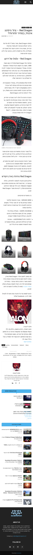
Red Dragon (4, 347)
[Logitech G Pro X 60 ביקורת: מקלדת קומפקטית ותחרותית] (27, 406)
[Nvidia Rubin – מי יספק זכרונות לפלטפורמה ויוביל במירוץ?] (27, 398)
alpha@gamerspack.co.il (19, 536)
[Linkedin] (13, 383)
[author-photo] (16, 371)
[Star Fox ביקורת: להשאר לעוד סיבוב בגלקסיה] (27, 485)
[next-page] (27, 419)
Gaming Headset (14, 345)
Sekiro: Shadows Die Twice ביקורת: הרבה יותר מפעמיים (24, 354)
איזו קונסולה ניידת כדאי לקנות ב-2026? (13, 445)
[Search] (31, 2)
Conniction (18, 553)
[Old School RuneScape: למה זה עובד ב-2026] (27, 454)
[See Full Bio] (23, 342)
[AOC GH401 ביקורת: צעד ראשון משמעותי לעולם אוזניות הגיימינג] (27, 415)
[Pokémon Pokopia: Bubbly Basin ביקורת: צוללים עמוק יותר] (27, 439)
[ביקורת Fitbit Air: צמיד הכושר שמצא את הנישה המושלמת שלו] (27, 470)
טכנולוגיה (23, 27)
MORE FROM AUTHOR (10, 391)
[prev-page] (30, 419)
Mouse (27, 345)
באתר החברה (27, 286)
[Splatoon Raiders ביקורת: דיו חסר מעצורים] (27, 478)
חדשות (28, 27)
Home (30, 25)
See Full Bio (27, 342)
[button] (25, 2)
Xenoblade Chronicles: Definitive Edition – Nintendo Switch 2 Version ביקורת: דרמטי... (12, 493)
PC (30, 27)
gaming (7, 345)
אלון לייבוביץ (4, 36)
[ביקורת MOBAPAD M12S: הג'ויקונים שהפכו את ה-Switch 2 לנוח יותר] (27, 431)
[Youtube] (10, 547)
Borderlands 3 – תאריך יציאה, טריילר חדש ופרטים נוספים (9, 355)
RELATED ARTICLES (23, 391)
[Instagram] (16, 383)
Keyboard (22, 345)
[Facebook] (20, 383)
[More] (12, 38)
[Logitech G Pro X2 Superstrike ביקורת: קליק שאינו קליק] (27, 502)
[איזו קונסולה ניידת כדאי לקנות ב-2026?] (27, 447)
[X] (13, 547)
